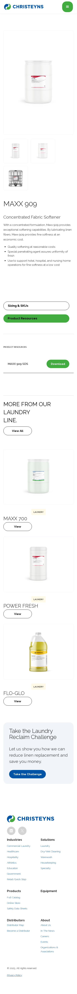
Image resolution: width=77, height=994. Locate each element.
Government (14, 873)
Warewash (46, 857)
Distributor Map (15, 925)
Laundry (45, 845)
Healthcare (13, 851)
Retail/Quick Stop (16, 879)
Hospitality (12, 857)
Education (12, 868)
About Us (46, 925)
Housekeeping (48, 862)
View (17, 526)
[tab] (36, 306)
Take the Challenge (27, 774)
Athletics (11, 862)
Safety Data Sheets (17, 908)
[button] (67, 6)
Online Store (13, 902)
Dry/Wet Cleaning (51, 851)
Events (44, 941)
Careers (45, 936)
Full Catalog (13, 897)
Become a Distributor (18, 930)
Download (58, 364)
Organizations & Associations (49, 949)
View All (17, 431)
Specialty (45, 868)
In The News (47, 930)
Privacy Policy (14, 975)
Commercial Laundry (18, 845)
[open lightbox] (38, 82)
